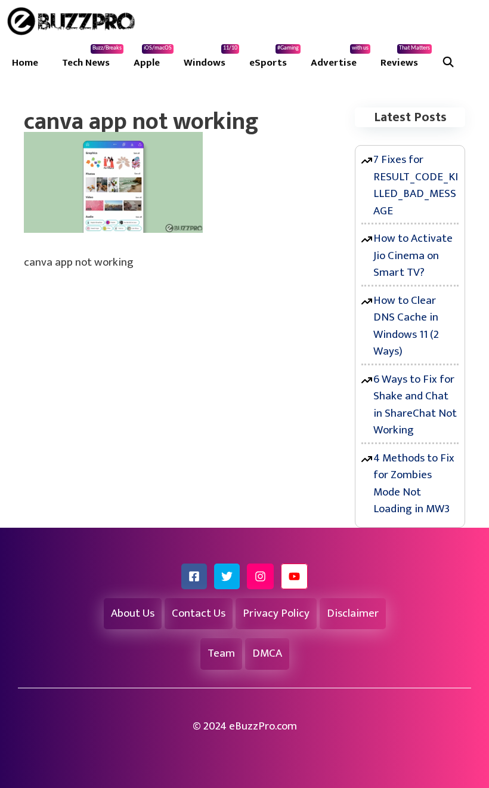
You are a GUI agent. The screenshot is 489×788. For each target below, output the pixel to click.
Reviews (405, 58)
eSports (274, 58)
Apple (153, 58)
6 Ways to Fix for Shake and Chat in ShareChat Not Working (415, 405)
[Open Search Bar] (448, 63)
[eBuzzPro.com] (74, 21)
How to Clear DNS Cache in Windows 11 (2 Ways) (406, 326)
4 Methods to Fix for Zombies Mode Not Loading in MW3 (413, 484)
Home (25, 62)
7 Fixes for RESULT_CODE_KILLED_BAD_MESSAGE (415, 185)
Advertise (340, 58)
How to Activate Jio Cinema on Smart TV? (413, 255)
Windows (210, 58)
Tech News (92, 58)
